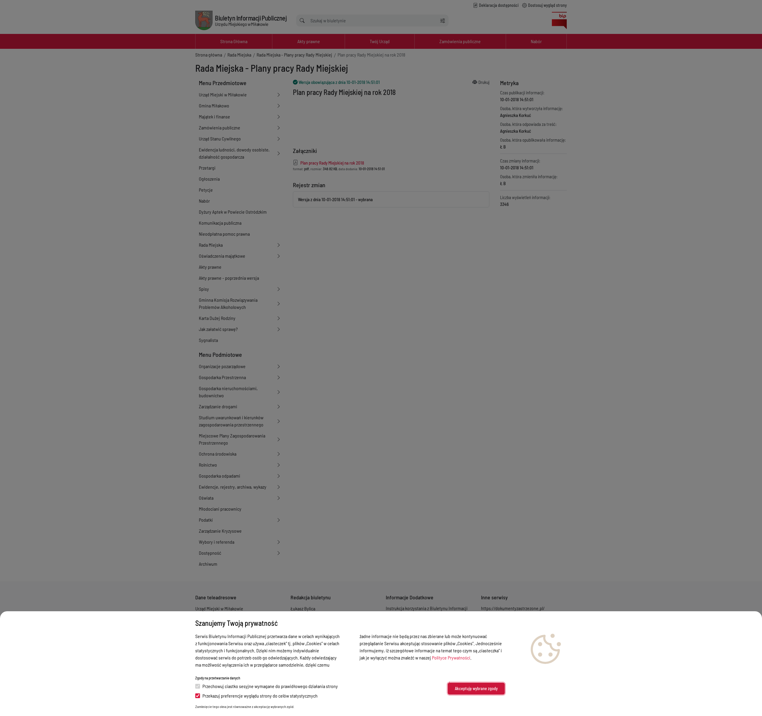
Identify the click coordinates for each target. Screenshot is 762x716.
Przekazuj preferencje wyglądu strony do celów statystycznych (260, 695)
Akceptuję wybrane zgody (476, 688)
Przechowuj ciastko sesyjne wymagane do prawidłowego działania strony (270, 686)
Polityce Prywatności (451, 657)
